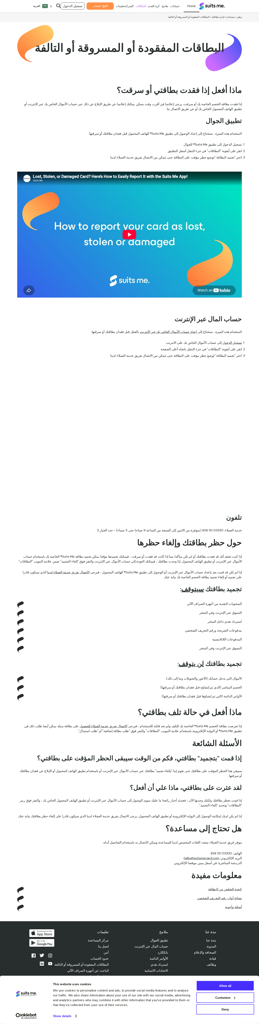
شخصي (191, 6)
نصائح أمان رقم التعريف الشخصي (219, 898)
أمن (106, 952)
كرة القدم (154, 6)
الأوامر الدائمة (159, 958)
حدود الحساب (99, 958)
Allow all (225, 985)
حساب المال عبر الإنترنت (151, 946)
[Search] (58, 6)
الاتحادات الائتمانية (156, 970)
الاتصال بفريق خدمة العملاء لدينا (68, 572)
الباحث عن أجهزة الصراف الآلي (88, 970)
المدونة (211, 946)
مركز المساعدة (98, 940)
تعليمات (120, 6)
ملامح (165, 6)
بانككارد (163, 952)
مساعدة (230, 17)
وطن (239, 17)
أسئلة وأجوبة (233, 907)
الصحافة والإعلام (205, 952)
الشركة (129, 6)
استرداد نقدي (159, 964)
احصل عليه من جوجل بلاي (41, 943)
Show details (62, 1016)
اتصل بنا (103, 946)
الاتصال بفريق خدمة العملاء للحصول (103, 726)
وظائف (211, 964)
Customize (222, 997)
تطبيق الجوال (159, 940)
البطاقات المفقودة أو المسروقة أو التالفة (81, 964)
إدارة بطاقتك (217, 17)
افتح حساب (100, 6)
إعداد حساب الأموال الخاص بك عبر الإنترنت (168, 332)
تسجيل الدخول (72, 6)
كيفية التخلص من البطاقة (225, 889)
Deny (225, 1009)
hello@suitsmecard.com (201, 858)
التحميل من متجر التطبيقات (41, 933)
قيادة (212, 958)
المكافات (141, 6)
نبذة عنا (211, 940)
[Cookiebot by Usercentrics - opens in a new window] (26, 1016)
